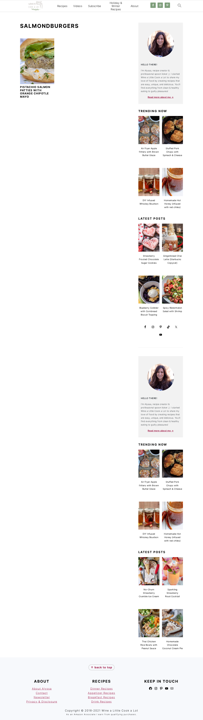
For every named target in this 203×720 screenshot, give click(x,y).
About (135, 6)
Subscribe (94, 6)
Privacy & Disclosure (41, 701)
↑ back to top (101, 667)
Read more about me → (161, 97)
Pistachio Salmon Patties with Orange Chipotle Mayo (35, 91)
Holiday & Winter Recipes (116, 6)
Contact (42, 693)
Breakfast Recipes (101, 697)
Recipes (62, 6)
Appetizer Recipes (101, 693)
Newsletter (42, 697)
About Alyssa (42, 688)
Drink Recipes (101, 701)
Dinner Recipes (101, 688)
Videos (77, 6)
